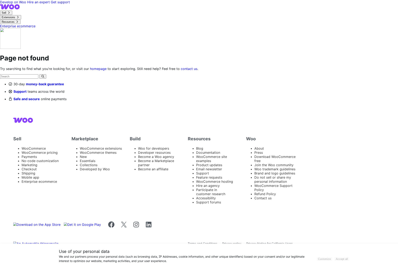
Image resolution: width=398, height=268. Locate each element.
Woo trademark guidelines (274, 169)
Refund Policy (265, 194)
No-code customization (40, 161)
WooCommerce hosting (214, 181)
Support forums (208, 202)
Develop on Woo (13, 2)
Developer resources (154, 152)
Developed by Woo (95, 169)
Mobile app (30, 177)
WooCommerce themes (98, 152)
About (259, 148)
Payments (29, 157)
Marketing (29, 165)
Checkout (29, 169)
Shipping (28, 173)
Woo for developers (153, 148)
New (83, 157)
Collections (88, 165)
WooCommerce (34, 148)
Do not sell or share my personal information (272, 179)
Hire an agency (208, 186)
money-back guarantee (45, 84)
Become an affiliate (153, 169)
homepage (98, 69)
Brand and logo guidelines (274, 173)
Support (20, 91)
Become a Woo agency (156, 157)
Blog (199, 148)
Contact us (263, 198)
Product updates (209, 165)
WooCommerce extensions (101, 148)
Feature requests (209, 177)
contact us (189, 69)
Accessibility (206, 198)
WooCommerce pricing (40, 152)
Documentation (208, 152)
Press (258, 152)
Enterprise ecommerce (39, 181)
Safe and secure (26, 99)
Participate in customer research (210, 192)
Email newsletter (209, 169)
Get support (60, 2)
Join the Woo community (274, 165)
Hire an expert (39, 2)
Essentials (87, 161)
